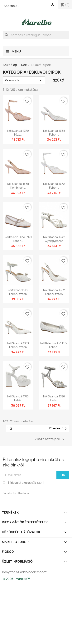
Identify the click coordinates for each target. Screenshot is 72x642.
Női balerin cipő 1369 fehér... (18, 239)
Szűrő (58, 80)
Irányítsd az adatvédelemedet (24, 572)
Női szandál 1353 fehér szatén (18, 345)
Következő (58, 428)
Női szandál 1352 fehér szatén (54, 292)
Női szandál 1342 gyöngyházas (54, 239)
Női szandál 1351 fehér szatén (18, 292)
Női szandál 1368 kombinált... (18, 185)
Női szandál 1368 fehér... (54, 132)
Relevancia (24, 80)
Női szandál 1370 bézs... (18, 132)
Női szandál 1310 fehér (18, 398)
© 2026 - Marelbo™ (16, 579)
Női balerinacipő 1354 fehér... (54, 345)
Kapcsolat (11, 6)
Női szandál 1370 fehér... (54, 185)
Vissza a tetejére (50, 439)
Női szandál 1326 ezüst (54, 398)
